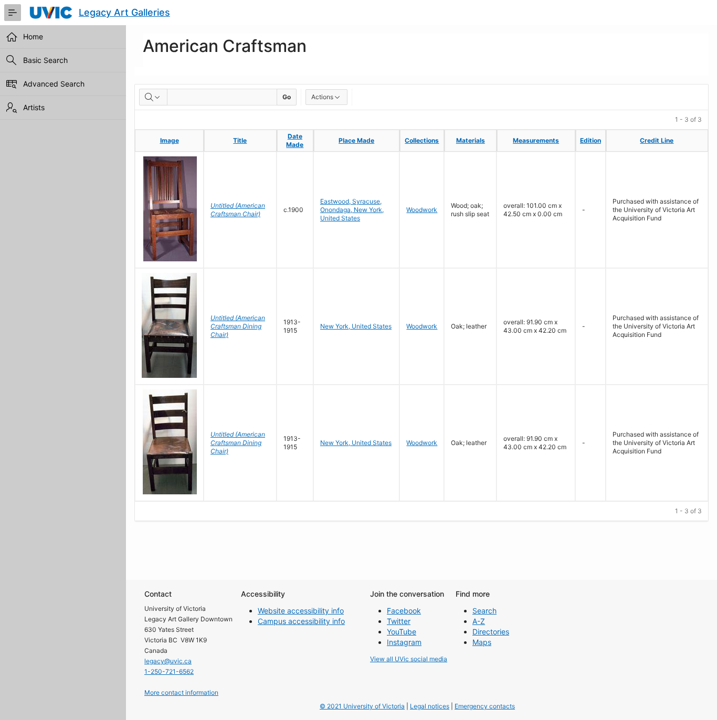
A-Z (478, 621)
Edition (590, 140)
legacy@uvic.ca (168, 661)
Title (240, 140)
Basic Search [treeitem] (45, 60)
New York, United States (356, 326)
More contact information (181, 692)
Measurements (536, 140)
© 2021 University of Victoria (362, 706)
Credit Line (656, 140)
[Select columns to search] (153, 97)
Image (169, 140)
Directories (490, 631)
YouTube (401, 631)
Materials (470, 140)
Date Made (294, 140)
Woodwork (421, 210)
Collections (422, 140)
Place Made (356, 140)
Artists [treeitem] (34, 107)
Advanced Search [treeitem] (54, 83)
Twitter (398, 621)
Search (484, 610)
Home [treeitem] (33, 36)
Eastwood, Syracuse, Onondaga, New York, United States (352, 209)
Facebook (404, 610)
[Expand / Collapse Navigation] (12, 12)
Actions (322, 97)
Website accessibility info (301, 610)
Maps (481, 642)
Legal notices (429, 706)
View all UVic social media (408, 659)
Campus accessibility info (301, 621)
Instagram (404, 642)
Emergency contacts (485, 706)
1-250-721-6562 (169, 671)
